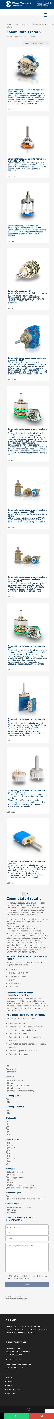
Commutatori (37, 24)
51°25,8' (11, 1158)
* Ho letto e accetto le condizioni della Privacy (28, 1275)
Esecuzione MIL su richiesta (19, 1207)
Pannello (11, 1179)
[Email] (41, 1416)
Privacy (10, 1385)
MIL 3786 (12, 1209)
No (9, 1099)
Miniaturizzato (14, 1069)
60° (9, 1161)
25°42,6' (11, 1148)
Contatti (10, 1381)
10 (9, 1134)
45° (9, 1155)
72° (9, 1163)
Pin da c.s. (12, 1082)
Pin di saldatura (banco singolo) (21, 1090)
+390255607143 (15, 1359)
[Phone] (16, 1416)
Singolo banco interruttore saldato (22, 1187)
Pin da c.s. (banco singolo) (18, 1085)
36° (9, 1153)
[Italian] (51, 3)
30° (9, 1150)
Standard (12, 1071)
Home (9, 24)
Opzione (11, 1196)
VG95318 (12, 1212)
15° (9, 1142)
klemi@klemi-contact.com (16, 1298)
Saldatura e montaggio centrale (21, 1185)
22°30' (11, 1145)
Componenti (25, 24)
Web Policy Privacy (14, 1389)
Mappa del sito (12, 1393)
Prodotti (16, 24)
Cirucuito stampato (16, 1172)
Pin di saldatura (14, 1088)
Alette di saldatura (15, 1080)
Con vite (11, 1174)
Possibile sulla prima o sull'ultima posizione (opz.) (28, 1198)
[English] (48, 3)
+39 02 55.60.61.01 (13, 1296)
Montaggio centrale (16, 1177)
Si (9, 1101)
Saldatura (12, 1182)
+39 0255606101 (15, 1354)
